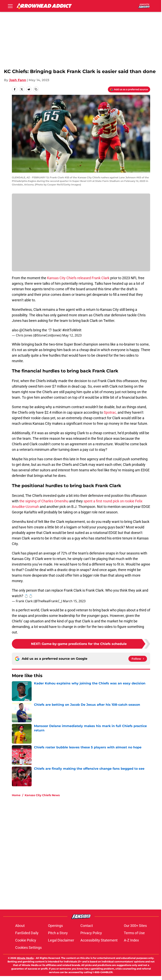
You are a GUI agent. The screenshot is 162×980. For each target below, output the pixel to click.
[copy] (36, 89)
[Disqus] (89, 853)
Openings (55, 926)
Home (16, 795)
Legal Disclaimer (61, 940)
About (20, 926)
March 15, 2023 (74, 601)
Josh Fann (17, 80)
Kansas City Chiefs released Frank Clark (78, 278)
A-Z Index (131, 940)
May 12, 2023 (72, 335)
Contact (86, 926)
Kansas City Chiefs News (42, 795)
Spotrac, (111, 412)
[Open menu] (10, 6)
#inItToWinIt (71, 330)
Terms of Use (134, 933)
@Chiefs (25, 330)
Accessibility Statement (99, 940)
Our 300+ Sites (135, 926)
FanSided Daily (27, 933)
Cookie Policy (25, 940)
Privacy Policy (91, 933)
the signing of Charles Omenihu (43, 501)
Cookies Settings (28, 947)
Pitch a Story (58, 933)
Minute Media (25, 958)
